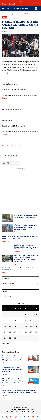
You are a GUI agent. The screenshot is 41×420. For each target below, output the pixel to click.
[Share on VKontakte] (37, 416)
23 (15, 332)
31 (20, 338)
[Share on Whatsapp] (20, 416)
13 (36, 320)
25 (26, 332)
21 (5, 332)
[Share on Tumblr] (29, 416)
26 (31, 332)
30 (15, 338)
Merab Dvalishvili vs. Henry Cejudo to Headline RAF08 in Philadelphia (12, 369)
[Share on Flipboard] (11, 416)
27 (36, 332)
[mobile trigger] (4, 8)
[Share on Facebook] (2, 416)
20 (36, 326)
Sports (5, 17)
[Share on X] (7, 416)
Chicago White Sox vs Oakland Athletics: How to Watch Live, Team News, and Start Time (12, 381)
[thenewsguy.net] (20, 8)
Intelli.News (17, 251)
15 (10, 326)
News (15, 219)
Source (4, 98)
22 (10, 332)
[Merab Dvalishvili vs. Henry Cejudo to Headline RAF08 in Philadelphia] (33, 369)
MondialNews (5, 241)
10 (20, 320)
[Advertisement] (20, 190)
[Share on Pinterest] (15, 416)
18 (26, 326)
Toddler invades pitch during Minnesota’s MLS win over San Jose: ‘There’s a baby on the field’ (26, 247)
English (8, 163)
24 (20, 332)
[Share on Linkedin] (24, 416)
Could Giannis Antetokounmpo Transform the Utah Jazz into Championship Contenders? (12, 358)
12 (31, 320)
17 (20, 326)
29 (10, 338)
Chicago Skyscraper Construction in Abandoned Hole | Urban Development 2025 (25, 227)
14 (5, 326)
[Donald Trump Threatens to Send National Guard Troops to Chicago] (7, 218)
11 (25, 320)
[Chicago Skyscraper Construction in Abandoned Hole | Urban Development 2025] (7, 228)
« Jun (3, 343)
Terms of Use (12, 4)
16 (15, 326)
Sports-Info (14, 155)
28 (5, 338)
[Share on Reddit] (33, 416)
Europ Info (4, 272)
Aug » (8, 343)
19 (31, 326)
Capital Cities (17, 264)
